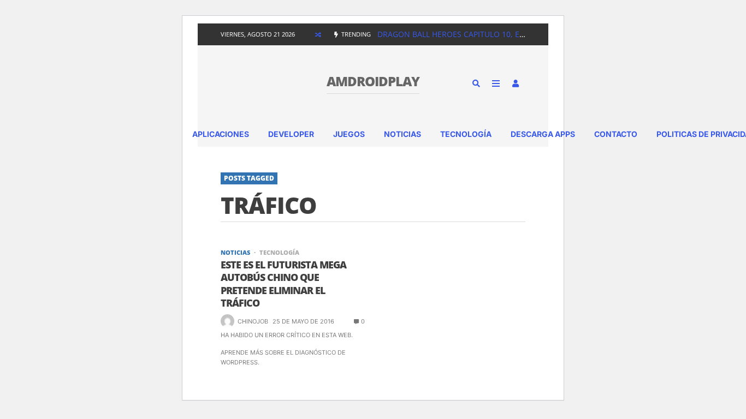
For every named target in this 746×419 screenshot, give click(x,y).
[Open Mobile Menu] (496, 83)
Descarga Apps (543, 134)
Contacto (615, 134)
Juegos (349, 134)
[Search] (476, 83)
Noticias (402, 134)
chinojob (253, 321)
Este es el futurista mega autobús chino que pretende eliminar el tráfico (283, 284)
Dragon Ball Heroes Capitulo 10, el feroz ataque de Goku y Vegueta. (519, 34)
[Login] (515, 83)
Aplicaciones (220, 134)
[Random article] (318, 34)
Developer (291, 134)
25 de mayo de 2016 (303, 321)
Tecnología (466, 134)
